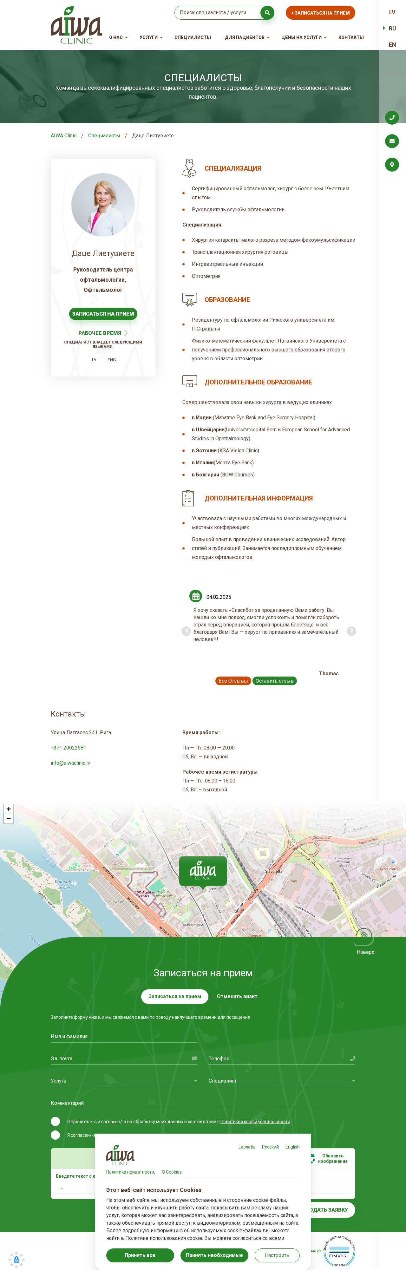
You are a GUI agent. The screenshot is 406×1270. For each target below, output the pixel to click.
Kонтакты (351, 37)
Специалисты (192, 37)
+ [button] (9, 809)
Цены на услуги (301, 37)
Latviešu (247, 1146)
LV (392, 12)
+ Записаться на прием (320, 13)
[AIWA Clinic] (76, 25)
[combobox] (124, 1080)
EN (392, 44)
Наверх (365, 952)
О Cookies (172, 1172)
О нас (116, 37)
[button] (203, 873)
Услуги (149, 37)
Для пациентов (245, 37)
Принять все (140, 1255)
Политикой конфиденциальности (255, 1121)
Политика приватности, (130, 1172)
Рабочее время (99, 333)
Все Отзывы (233, 681)
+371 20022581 (68, 748)
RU (392, 28)
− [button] (9, 818)
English (292, 1146)
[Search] (267, 13)
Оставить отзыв (275, 681)
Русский (270, 1146)
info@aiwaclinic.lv (70, 763)
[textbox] (124, 1080)
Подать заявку (327, 1210)
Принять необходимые (214, 1255)
